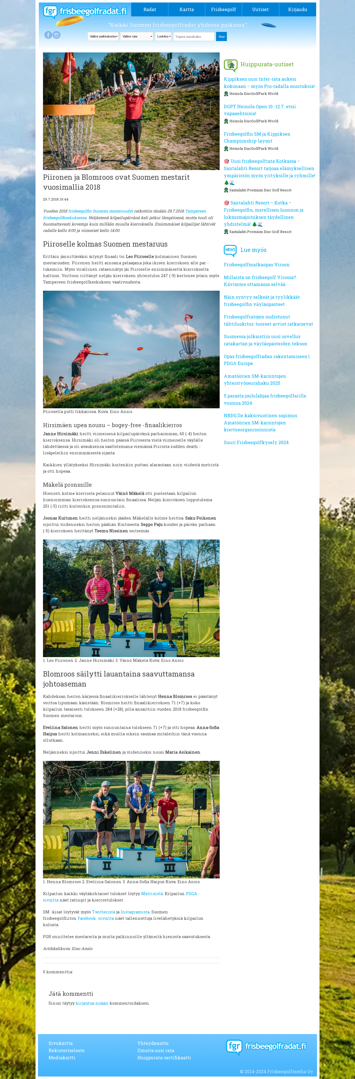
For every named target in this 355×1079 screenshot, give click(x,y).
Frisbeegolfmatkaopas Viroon (257, 264)
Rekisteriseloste (67, 1050)
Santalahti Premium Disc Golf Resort (260, 190)
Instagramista (135, 912)
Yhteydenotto (152, 1043)
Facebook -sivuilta (96, 918)
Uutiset (260, 9)
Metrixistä (152, 893)
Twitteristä (103, 912)
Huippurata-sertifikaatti (164, 1057)
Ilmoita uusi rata (155, 1050)
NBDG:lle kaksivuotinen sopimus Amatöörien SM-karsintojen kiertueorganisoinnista (260, 422)
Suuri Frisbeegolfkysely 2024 (256, 442)
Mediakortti (62, 1057)
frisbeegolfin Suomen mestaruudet (100, 211)
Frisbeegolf (223, 9)
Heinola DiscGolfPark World (253, 93)
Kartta (186, 9)
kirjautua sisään (92, 1003)
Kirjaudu (297, 9)
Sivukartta (61, 1043)
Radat (149, 9)
